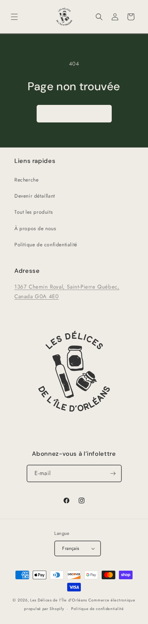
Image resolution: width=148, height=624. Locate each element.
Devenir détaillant (34, 195)
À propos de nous (35, 228)
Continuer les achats (74, 113)
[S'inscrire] (113, 473)
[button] (14, 17)
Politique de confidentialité (45, 244)
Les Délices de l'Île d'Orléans (58, 600)
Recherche (26, 179)
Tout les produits (33, 212)
